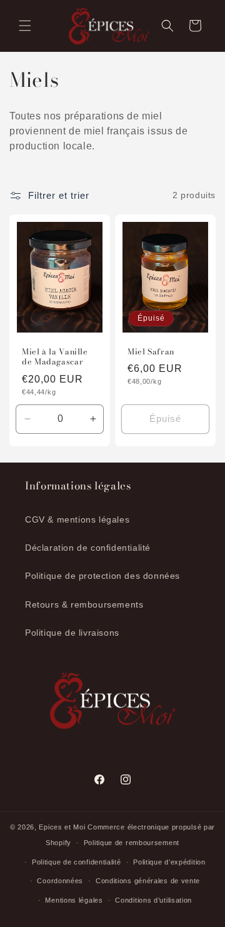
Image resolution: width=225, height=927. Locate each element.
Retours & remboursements (84, 604)
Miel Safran (151, 352)
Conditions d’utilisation (153, 900)
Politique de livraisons (72, 633)
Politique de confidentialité (76, 862)
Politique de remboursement (131, 842)
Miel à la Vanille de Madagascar (55, 357)
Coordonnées (60, 880)
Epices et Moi (62, 827)
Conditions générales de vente (148, 880)
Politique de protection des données (102, 576)
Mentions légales (73, 900)
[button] (25, 25)
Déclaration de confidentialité (88, 548)
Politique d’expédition (169, 862)
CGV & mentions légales (77, 519)
